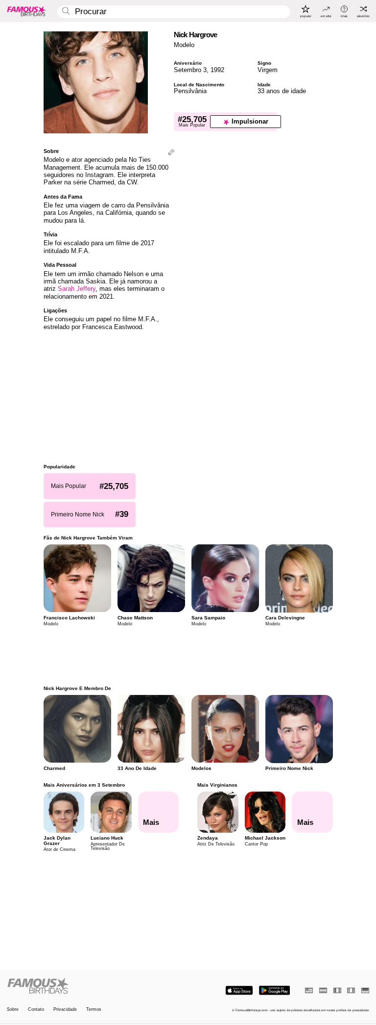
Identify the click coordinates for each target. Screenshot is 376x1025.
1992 (217, 70)
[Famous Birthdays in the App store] (239, 990)
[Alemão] (365, 990)
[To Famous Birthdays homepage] (26, 10)
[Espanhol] (323, 990)
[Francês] (337, 990)
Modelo (184, 45)
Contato (36, 1009)
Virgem (268, 70)
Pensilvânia (190, 91)
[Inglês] (309, 990)
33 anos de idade (282, 91)
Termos (93, 1009)
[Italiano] (351, 990)
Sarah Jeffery (76, 288)
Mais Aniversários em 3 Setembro (84, 785)
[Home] (96, 986)
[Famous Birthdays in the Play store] (274, 990)
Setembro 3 (190, 70)
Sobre (13, 1009)
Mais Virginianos (217, 785)
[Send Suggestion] (171, 152)
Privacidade (65, 1009)
